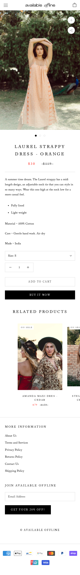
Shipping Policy (14, 471)
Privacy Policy (13, 450)
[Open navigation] (6, 5)
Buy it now (40, 295)
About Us (10, 436)
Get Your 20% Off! (28, 509)
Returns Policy (14, 457)
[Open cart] (74, 5)
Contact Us (12, 464)
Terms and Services (16, 443)
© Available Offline (40, 530)
